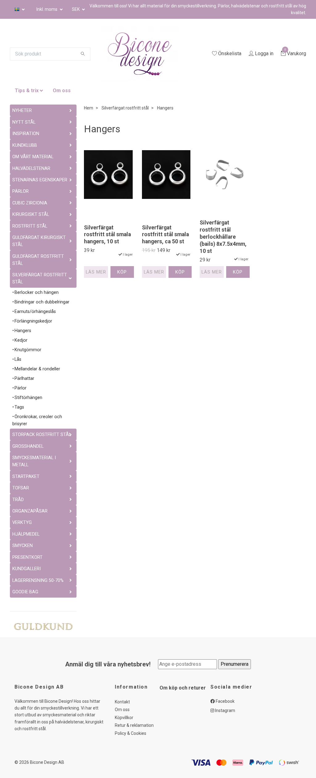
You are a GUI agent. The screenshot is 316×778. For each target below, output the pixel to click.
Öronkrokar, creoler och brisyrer (37, 420)
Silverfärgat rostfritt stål (125, 107)
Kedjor (21, 340)
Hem (88, 107)
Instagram (224, 710)
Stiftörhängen (28, 397)
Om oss (62, 90)
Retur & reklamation (134, 725)
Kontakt (122, 701)
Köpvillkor (124, 717)
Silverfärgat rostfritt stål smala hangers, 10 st (107, 234)
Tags (19, 407)
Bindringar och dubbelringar (42, 302)
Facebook (225, 701)
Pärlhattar (24, 378)
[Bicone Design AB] (154, 54)
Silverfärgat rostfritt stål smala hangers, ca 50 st (165, 234)
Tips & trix (27, 90)
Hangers (23, 330)
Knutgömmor (28, 349)
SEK (76, 9)
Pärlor (21, 388)
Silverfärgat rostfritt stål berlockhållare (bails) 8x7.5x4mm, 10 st (223, 237)
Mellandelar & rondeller (37, 369)
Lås (18, 359)
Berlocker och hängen (37, 292)
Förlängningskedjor (33, 321)
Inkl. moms (47, 9)
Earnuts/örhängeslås (35, 311)
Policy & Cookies (130, 733)
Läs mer (96, 272)
